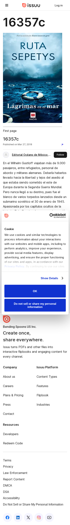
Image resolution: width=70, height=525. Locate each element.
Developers (10, 434)
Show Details (49, 278)
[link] (59, 5)
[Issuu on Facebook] (7, 517)
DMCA (7, 485)
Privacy (8, 466)
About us (9, 376)
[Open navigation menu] (6, 5)
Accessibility (11, 498)
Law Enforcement (15, 473)
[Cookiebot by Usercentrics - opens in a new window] (50, 215)
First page (10, 131)
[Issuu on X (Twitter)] (28, 517)
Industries (43, 404)
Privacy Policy (14, 266)
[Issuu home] (31, 5)
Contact (8, 414)
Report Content (14, 479)
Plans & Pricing (13, 395)
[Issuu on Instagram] (38, 517)
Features (42, 386)
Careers (8, 386)
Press (7, 404)
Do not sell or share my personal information (35, 305)
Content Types (47, 376)
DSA (6, 492)
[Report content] (63, 145)
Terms (7, 460)
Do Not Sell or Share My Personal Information (33, 504)
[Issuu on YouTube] (49, 517)
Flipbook (43, 395)
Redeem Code (13, 443)
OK (35, 291)
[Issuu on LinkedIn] (17, 517)
